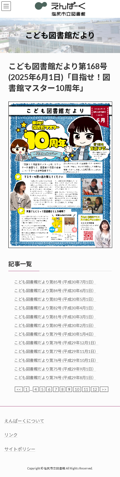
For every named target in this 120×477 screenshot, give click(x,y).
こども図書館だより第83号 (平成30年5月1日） (55, 299)
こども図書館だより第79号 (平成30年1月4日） (55, 334)
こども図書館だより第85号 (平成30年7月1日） (55, 282)
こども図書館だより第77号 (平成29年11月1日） (56, 351)
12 (95, 389)
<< (18, 389)
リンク (11, 434)
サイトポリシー (19, 449)
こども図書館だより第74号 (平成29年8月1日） (55, 377)
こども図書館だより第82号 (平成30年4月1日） (55, 307)
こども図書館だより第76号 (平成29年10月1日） (56, 360)
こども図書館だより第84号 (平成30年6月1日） (55, 290)
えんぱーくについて (24, 420)
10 (77, 389)
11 (86, 389)
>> (104, 389)
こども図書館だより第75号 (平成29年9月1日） (55, 369)
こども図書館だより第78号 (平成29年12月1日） (56, 342)
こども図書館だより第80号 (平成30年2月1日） (55, 325)
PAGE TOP (111, 457)
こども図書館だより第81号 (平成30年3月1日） (55, 316)
